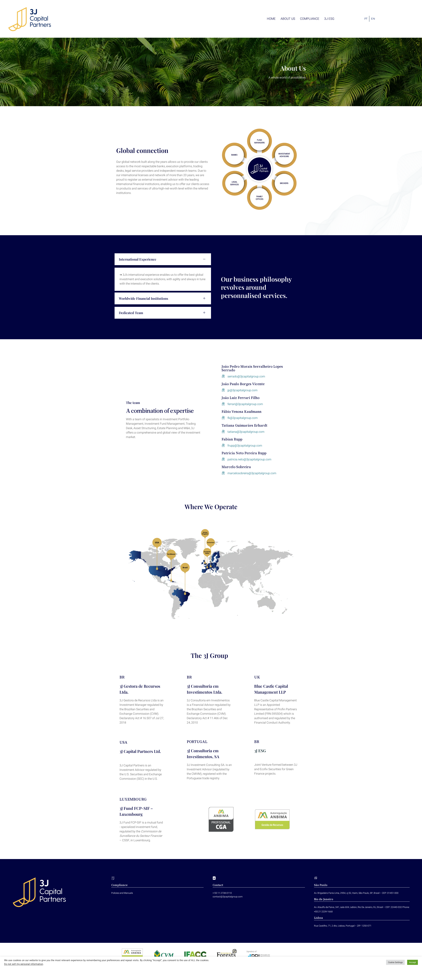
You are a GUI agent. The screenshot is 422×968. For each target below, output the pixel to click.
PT (365, 18)
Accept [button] (412, 962)
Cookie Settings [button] (395, 962)
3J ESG (260, 750)
